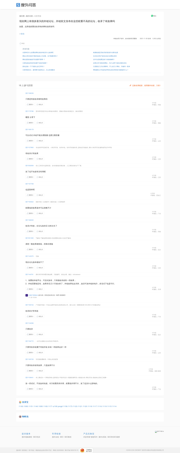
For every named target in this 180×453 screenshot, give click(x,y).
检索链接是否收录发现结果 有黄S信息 (105, 52)
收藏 (49, 104)
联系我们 (25, 450)
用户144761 (29, 274)
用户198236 (29, 93)
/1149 (35, 406)
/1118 (90, 406)
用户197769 (29, 184)
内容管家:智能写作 (90, 437)
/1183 (45, 406)
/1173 (70, 406)
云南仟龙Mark (33, 295)
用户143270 (29, 256)
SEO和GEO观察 (113, 437)
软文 (22, 33)
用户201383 (29, 238)
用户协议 (31, 450)
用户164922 (29, 202)
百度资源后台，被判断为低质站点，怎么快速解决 (39, 70)
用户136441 (29, 377)
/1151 (31, 406)
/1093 (26, 406)
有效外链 (44, 347)
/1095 (40, 406)
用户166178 (29, 129)
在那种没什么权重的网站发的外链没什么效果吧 (38, 52)
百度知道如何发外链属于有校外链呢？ (35, 63)
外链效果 (68, 283)
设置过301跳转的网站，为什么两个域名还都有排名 (110, 63)
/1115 (109, 406)
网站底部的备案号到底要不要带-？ (34, 59)
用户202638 (29, 165)
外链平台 (37, 280)
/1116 (99, 406)
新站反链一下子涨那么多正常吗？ (34, 66)
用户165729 (29, 359)
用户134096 (29, 323)
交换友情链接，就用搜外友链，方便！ (146, 85)
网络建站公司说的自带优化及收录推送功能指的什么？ (110, 70)
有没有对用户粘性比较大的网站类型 (105, 56)
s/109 (55, 406)
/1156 (65, 406)
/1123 (75, 406)
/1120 (85, 406)
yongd (60, 406)
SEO (26, 5)
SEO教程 (67, 437)
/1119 (104, 406)
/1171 (50, 406)
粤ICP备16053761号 (71, 450)
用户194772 (29, 341)
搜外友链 (55, 437)
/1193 (21, 406)
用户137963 (29, 147)
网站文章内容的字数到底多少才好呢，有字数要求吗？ (40, 56)
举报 (23, 43)
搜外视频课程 (27, 437)
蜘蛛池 (25, 416)
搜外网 (21, 16)
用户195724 (29, 305)
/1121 (80, 406)
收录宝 (25, 401)
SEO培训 (36, 437)
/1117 (94, 406)
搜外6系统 (102, 437)
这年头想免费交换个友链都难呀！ (104, 59)
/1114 (114, 406)
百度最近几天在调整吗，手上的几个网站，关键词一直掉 (111, 66)
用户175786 (29, 111)
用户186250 (29, 220)
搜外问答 (29, 16)
